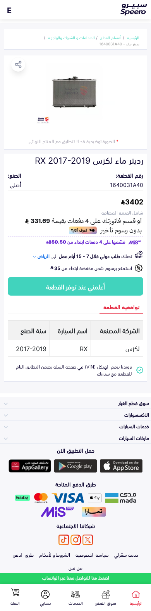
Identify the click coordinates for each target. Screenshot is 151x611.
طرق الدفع (23, 554)
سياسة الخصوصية (92, 554)
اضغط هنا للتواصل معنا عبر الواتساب (75, 577)
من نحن (75, 567)
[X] (87, 540)
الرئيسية (133, 37)
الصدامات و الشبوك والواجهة (71, 37)
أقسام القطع (111, 37)
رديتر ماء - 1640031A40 (119, 43)
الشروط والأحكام (54, 554)
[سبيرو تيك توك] (63, 540)
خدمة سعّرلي (126, 554)
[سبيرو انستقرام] (75, 540)
